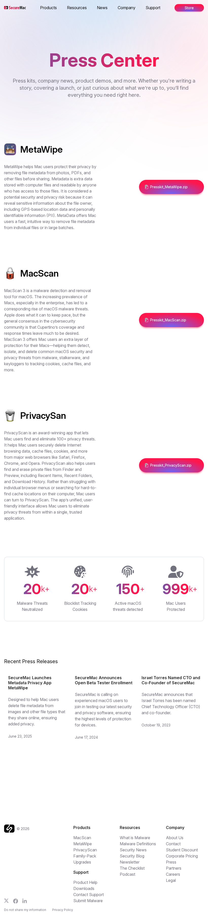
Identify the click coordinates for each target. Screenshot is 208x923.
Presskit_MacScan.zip (168, 320)
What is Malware (135, 837)
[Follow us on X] (6, 901)
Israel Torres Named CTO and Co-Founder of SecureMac (171, 680)
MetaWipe (82, 843)
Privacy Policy (62, 910)
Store (189, 8)
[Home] (10, 828)
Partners (173, 868)
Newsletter (130, 862)
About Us (174, 837)
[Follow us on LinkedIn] (24, 901)
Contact (173, 843)
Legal (171, 880)
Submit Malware (88, 900)
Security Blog (132, 855)
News (102, 7)
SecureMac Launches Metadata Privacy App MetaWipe (29, 682)
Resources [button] (77, 7)
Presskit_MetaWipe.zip (169, 187)
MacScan (82, 837)
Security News (133, 849)
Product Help (85, 882)
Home (40, 7)
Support (153, 7)
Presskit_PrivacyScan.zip (171, 465)
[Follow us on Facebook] (15, 901)
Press (171, 862)
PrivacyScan (85, 849)
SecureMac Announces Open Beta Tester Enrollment (103, 680)
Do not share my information (25, 910)
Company (126, 7)
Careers (173, 874)
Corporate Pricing (182, 855)
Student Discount (182, 849)
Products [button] (48, 7)
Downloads (83, 888)
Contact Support (88, 894)
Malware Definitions (138, 843)
